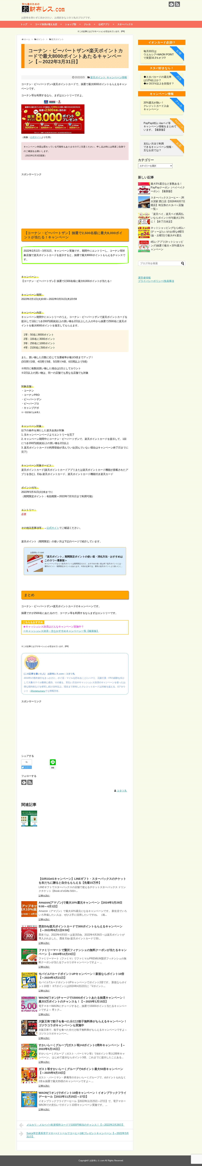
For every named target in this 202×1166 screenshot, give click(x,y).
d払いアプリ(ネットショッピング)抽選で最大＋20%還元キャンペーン (167, 245)
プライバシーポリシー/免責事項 (156, 281)
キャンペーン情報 (117, 77)
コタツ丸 (122, 790)
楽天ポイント (97, 77)
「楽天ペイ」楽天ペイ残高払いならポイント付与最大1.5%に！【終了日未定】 (167, 218)
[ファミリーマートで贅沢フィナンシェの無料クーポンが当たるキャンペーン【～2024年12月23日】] (29, 956)
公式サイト (35, 137)
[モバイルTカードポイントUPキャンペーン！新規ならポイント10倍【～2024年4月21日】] (29, 980)
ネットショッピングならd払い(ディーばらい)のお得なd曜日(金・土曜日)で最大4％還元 (168, 232)
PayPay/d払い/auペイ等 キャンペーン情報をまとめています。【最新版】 (160, 126)
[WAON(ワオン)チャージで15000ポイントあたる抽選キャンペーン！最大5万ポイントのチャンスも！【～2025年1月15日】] (29, 1004)
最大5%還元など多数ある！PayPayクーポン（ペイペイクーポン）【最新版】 (168, 187)
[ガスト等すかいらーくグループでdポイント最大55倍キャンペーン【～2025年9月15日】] (29, 1075)
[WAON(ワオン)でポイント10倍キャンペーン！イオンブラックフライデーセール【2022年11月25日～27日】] (29, 1099)
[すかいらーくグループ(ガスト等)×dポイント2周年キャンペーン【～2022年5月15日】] (29, 1052)
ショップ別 (70, 24)
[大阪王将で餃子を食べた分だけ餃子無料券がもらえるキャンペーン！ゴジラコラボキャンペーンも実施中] (29, 1028)
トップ (24, 24)
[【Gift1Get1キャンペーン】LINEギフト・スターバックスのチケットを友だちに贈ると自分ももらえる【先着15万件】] (29, 818)
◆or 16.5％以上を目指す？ (159, 83)
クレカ (87, 24)
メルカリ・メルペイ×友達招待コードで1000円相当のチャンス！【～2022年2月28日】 (75, 1124)
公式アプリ (104, 24)
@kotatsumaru (37, 691)
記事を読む (44, 895)
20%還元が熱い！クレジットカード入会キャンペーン (156, 106)
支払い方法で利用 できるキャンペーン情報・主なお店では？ (159, 147)
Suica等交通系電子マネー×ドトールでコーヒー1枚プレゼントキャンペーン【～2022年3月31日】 (78, 1135)
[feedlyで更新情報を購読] (171, 4)
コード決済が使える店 (46, 24)
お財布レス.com (96, 1160)
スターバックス (125, 24)
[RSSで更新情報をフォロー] (177, 4)
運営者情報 (144, 277)
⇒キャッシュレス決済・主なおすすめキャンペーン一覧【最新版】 (61, 631)
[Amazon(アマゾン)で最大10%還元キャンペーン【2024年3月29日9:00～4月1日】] (29, 909)
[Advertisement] (47, 199)
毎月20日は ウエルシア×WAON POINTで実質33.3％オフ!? (159, 54)
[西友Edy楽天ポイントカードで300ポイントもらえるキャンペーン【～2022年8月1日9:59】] (29, 933)
